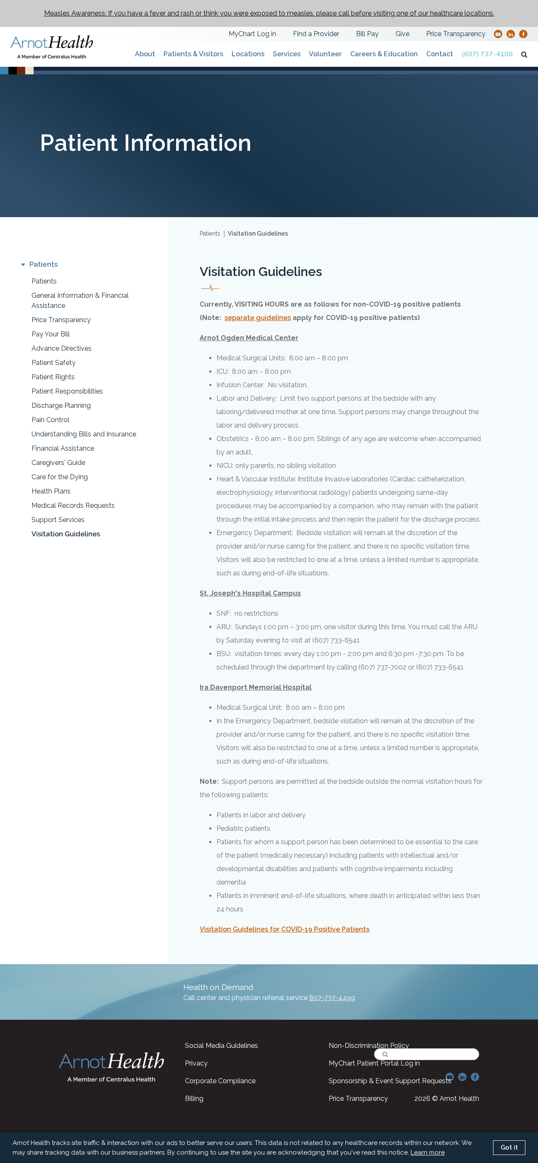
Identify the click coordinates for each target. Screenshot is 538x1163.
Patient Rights (53, 377)
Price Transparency (455, 34)
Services (287, 54)
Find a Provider (316, 34)
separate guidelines (257, 318)
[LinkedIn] (511, 34)
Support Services (58, 520)
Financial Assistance (63, 448)
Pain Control (50, 420)
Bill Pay (367, 34)
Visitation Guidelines (66, 534)
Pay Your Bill (51, 334)
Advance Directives (62, 348)
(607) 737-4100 (487, 54)
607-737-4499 (332, 998)
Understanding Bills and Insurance (84, 434)
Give (402, 34)
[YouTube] (498, 34)
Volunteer (325, 54)
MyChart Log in (252, 34)
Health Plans (51, 491)
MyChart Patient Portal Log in (374, 1063)
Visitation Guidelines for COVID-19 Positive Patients (284, 929)
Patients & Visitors (193, 54)
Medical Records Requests (73, 505)
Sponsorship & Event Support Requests (390, 1081)
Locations (248, 54)
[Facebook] (523, 34)
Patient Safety (54, 363)
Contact (439, 54)
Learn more (428, 1152)
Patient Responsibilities (67, 391)
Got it (509, 1147)
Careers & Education (384, 54)
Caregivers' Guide (58, 463)
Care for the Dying (60, 477)
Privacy (196, 1063)
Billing (194, 1099)
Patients (44, 281)
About (145, 54)
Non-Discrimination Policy (369, 1046)
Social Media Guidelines (221, 1046)
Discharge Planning (61, 406)
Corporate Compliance (220, 1081)
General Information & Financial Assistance (80, 300)
